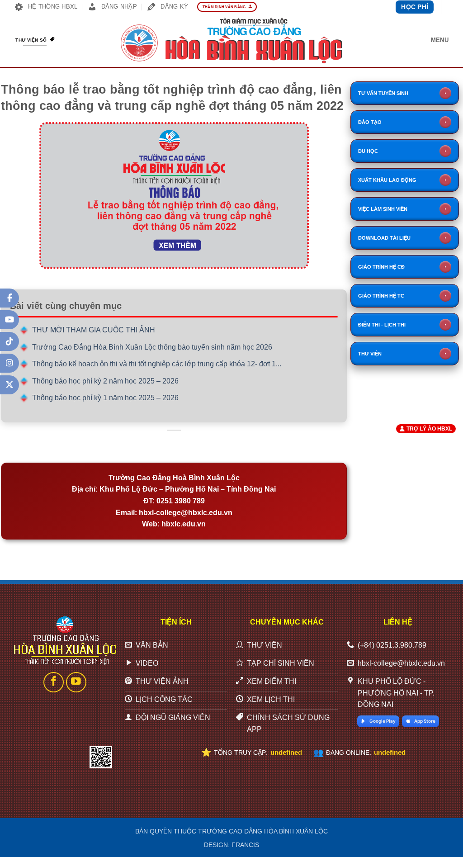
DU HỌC (368, 151)
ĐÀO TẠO (370, 122)
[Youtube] (9, 319)
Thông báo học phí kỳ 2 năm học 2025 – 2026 (105, 381)
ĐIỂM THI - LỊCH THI (382, 324)
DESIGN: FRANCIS (231, 844)
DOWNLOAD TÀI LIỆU (384, 238)
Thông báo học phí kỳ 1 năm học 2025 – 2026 (105, 398)
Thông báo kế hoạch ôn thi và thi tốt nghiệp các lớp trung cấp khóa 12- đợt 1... (156, 364)
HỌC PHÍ (414, 6)
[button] (440, 40)
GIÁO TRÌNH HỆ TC (381, 295)
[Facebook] (9, 298)
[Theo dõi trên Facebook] (53, 682)
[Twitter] (9, 384)
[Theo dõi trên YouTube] (76, 682)
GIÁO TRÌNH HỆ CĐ (381, 267)
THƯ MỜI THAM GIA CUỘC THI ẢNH (93, 330)
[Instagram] (9, 363)
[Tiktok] (9, 341)
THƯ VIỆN (370, 353)
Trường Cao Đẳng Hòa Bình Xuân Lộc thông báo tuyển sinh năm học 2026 (152, 347)
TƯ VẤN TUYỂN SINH (383, 93)
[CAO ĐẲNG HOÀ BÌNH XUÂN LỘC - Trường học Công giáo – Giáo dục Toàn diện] (231, 41)
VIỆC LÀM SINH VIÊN (382, 209)
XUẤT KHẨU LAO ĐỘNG (387, 180)
